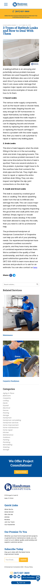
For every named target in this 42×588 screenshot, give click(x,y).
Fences (5, 410)
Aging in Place (8, 393)
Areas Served (8, 512)
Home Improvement (10, 25)
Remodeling (7, 445)
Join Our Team (9, 522)
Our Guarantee (9, 525)
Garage (6, 415)
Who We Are (8, 514)
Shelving (6, 447)
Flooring (6, 413)
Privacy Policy (29, 567)
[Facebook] (11, 576)
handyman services (10, 423)
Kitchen (6, 432)
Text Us (22, 583)
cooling (6, 400)
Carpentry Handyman (11, 381)
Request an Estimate (21, 472)
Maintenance (8, 335)
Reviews (7, 520)
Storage (6, 449)
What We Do (8, 509)
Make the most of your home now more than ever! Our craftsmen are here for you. (21, 16)
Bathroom (7, 396)
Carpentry (7, 398)
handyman (7, 418)
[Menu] (6, 4)
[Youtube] (18, 576)
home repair (8, 430)
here (35, 267)
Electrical (6, 408)
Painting (6, 440)
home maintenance (10, 427)
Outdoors (6, 437)
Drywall (6, 405)
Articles (6, 517)
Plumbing (6, 442)
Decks (5, 403)
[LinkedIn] (15, 576)
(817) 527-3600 (22, 11)
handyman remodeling (12, 420)
